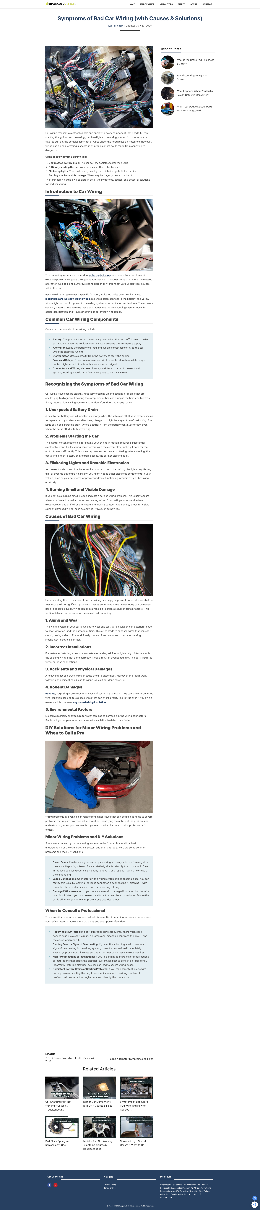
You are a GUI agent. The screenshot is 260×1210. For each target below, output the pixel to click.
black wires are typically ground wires (67, 299)
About (193, 4)
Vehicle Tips (166, 4)
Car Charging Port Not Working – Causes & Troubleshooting (58, 1105)
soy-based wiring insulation (89, 702)
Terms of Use (110, 1188)
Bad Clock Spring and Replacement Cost (57, 1143)
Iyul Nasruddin (115, 26)
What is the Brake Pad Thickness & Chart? (195, 61)
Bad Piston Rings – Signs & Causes (191, 77)
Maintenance (147, 4)
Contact (207, 4)
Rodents (50, 693)
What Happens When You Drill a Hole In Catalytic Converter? (194, 93)
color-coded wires (100, 275)
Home (132, 4)
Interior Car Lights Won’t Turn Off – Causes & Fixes (97, 1103)
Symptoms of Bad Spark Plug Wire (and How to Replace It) (134, 1105)
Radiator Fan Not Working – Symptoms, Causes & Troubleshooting (98, 1145)
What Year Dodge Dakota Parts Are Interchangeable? (194, 108)
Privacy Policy (110, 1184)
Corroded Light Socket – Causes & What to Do (134, 1143)
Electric (50, 1054)
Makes (181, 4)
